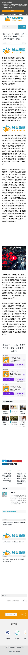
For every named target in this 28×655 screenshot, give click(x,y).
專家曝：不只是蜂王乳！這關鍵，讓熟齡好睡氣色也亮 (15, 412)
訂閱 (22, 614)
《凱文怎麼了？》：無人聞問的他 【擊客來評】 (13, 542)
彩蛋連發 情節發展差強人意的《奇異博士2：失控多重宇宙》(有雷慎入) (6, 412)
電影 (25, 43)
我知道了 (13, 10)
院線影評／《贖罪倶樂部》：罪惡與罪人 (23, 412)
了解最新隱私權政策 (7, 7)
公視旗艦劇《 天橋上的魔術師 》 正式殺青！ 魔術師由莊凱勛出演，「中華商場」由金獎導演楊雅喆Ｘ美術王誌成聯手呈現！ (21, 478)
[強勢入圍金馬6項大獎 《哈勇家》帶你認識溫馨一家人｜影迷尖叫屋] (14, 553)
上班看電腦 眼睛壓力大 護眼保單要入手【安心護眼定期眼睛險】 (23, 423)
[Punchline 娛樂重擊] (14, 18)
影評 (23, 43)
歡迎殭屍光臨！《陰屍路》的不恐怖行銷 (15, 423)
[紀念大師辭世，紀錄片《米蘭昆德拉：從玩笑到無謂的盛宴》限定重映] (14, 518)
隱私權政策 (12, 647)
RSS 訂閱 (7, 647)
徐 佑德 (4, 43)
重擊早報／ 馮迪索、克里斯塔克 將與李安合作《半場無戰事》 (6, 423)
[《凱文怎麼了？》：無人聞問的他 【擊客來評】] (14, 536)
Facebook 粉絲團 (20, 647)
